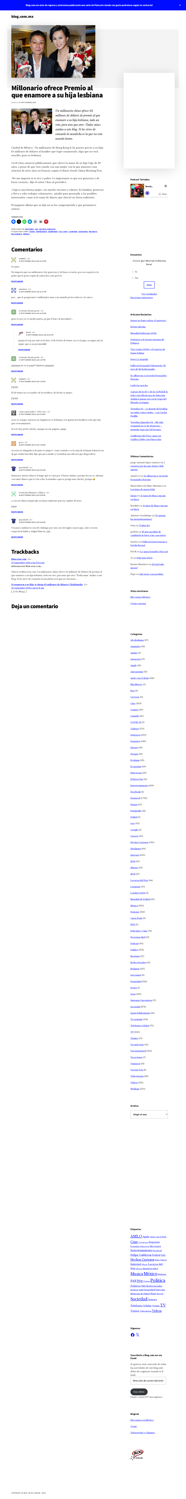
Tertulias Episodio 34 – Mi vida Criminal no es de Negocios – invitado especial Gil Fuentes (146, 426)
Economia (135, 766)
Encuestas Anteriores (141, 297)
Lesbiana (73, 232)
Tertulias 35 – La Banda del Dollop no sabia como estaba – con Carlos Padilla (148, 412)
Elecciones (155, 1246)
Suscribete (139, 1392)
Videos (134, 1082)
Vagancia (135, 1063)
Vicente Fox (136, 1070)
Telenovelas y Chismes (142, 1432)
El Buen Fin (136, 779)
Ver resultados (149, 294)
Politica (134, 949)
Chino (32, 232)
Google (134, 829)
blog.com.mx (22, 16)
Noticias (134, 912)
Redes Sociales (138, 962)
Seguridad (135, 981)
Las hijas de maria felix (142, 489)
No (136, 278)
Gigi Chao (63, 232)
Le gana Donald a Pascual (154, 551)
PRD (143, 1286)
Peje (140, 1281)
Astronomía (136, 671)
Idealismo (135, 848)
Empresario (41, 232)
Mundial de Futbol (140, 899)
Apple (133, 665)
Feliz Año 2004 (144, 558)
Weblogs (134, 1089)
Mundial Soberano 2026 (143, 333)
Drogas (134, 754)
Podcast (134, 943)
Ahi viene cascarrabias (151, 574)
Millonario (16, 234)
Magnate (93, 232)
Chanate (22, 259)
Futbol (133, 817)
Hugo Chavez (161, 1260)
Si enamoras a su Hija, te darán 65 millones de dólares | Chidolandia (47, 584)
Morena (139, 1269)
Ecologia (135, 760)
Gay (36, 229)
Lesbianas (83, 232)
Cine (132, 703)
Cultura (134, 728)
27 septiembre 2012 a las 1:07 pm (32, 360)
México (150, 1273)
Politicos (135, 1286)
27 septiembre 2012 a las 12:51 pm (39, 335)
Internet (134, 855)
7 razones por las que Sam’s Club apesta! (147, 466)
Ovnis (133, 1426)
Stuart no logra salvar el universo (148, 320)
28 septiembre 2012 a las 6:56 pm (32, 495)
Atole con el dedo (139, 678)
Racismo (135, 956)
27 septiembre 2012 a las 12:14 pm (32, 261)
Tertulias (156, 1306)
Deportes (135, 741)
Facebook (135, 791)
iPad (132, 861)
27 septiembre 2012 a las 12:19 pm (32, 313)
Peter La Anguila (139, 359)
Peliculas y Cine (138, 931)
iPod (132, 874)
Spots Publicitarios (140, 1013)
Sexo (133, 994)
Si (136, 271)
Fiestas (134, 804)
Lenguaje (135, 886)
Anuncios (135, 659)
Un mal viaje (137, 1044)
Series (133, 987)
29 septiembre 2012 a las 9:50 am (32, 522)
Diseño (134, 747)
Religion (134, 968)
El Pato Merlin (138, 326)
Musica (134, 905)
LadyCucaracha (139, 385)
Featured (29, 229)
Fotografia (135, 810)
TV (132, 1032)
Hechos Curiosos (47, 229)
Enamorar (53, 232)
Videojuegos (137, 1076)
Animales (135, 646)
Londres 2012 (137, 893)
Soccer (160, 1294)
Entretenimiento (139, 785)
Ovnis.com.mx (138, 603)
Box (132, 690)
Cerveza (134, 697)
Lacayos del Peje (139, 880)
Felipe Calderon (141, 1255)
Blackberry (136, 684)
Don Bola (23, 289)
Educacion (136, 772)
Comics (134, 709)
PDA (132, 924)
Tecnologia (136, 1019)
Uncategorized (138, 1051)
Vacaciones (136, 1057)
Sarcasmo (135, 975)
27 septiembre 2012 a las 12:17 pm (32, 292)
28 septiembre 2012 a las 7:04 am (32, 445)
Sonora (152, 1299)
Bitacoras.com (18, 559)
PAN (133, 1281)
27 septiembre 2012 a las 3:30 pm (32, 414)
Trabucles (144, 525)
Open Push (136, 918)
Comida (134, 716)
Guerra (134, 836)
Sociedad (135, 1006)
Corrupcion (143, 1242)
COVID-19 (135, 722)
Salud (141, 1290)
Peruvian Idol (137, 937)
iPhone (134, 867)
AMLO (136, 1236)
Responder (17, 281)
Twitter (134, 1038)
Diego (28, 332)
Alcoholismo (137, 640)
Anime (134, 653)
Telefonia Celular (139, 1025)
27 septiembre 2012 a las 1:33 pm (32, 381)
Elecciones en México (142, 1420)
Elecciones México (140, 597)
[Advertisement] (149, 121)
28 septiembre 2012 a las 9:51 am (32, 470)
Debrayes (135, 735)
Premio (26, 234)
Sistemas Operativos (141, 1000)
